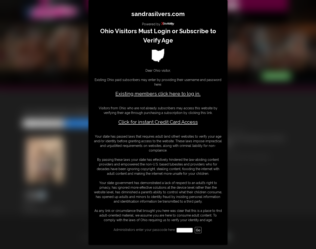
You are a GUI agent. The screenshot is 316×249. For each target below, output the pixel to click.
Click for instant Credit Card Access (158, 122)
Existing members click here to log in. (158, 94)
